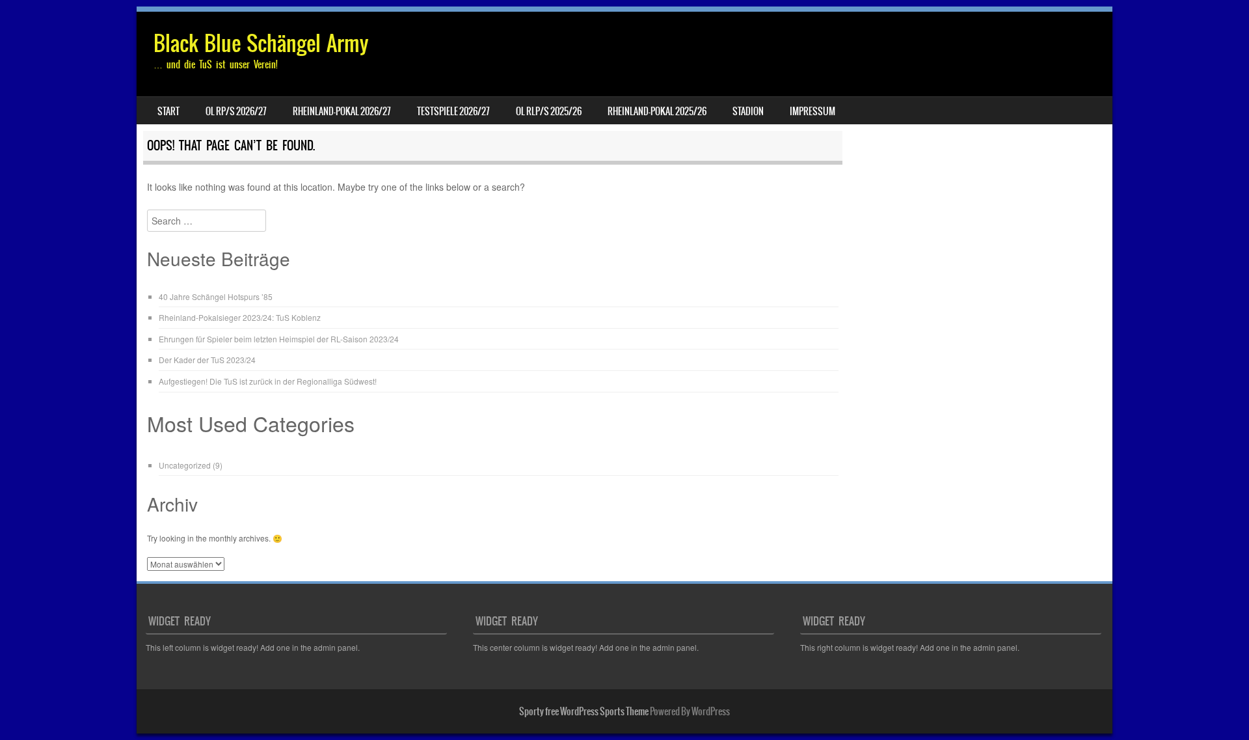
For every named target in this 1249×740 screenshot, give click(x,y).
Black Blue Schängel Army (261, 43)
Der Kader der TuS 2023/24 (207, 359)
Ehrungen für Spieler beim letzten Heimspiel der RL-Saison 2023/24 (279, 338)
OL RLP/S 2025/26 (549, 111)
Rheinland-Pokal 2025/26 (657, 111)
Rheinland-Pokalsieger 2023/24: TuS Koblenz (240, 317)
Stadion (748, 111)
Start (168, 111)
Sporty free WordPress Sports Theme (584, 711)
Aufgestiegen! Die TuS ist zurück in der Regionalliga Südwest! (268, 381)
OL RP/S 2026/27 (236, 111)
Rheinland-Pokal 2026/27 (342, 111)
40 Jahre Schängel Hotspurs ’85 (216, 296)
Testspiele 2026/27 (453, 111)
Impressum (812, 111)
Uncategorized (185, 465)
